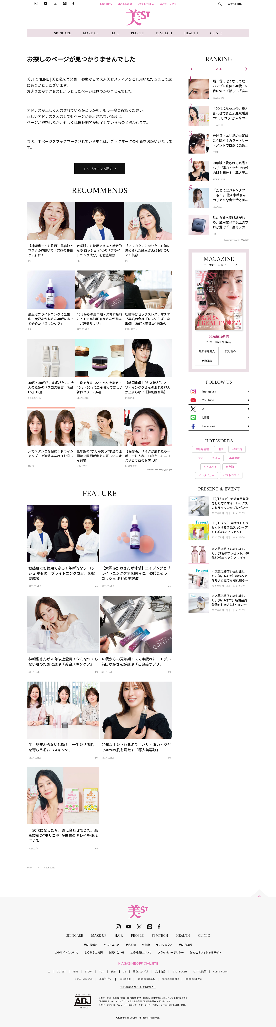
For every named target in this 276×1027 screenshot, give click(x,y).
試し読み (230, 351)
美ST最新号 (125, 4)
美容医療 (130, 945)
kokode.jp (125, 979)
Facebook (208, 426)
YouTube (208, 400)
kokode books (170, 979)
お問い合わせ (116, 952)
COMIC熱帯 (199, 971)
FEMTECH (164, 33)
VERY (75, 971)
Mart (101, 971)
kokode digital (193, 979)
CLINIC (216, 33)
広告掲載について (141, 952)
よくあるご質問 (93, 952)
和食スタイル (141, 971)
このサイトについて (66, 952)
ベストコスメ (146, 4)
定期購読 (207, 361)
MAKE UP (90, 33)
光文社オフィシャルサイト (205, 952)
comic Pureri (220, 971)
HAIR (115, 33)
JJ (49, 971)
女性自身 (160, 971)
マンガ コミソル (83, 979)
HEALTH (191, 33)
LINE (205, 417)
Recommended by (155, 469)
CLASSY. (61, 971)
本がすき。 (105, 979)
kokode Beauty (146, 979)
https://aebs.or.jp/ (177, 1004)
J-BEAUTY (106, 4)
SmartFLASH (179, 971)
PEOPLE (137, 33)
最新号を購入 (207, 351)
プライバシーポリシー (171, 952)
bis (124, 971)
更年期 (146, 945)
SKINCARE (62, 33)
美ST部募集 (235, 4)
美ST (113, 971)
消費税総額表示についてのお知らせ (138, 987)
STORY (89, 971)
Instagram (209, 391)
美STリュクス (168, 4)
